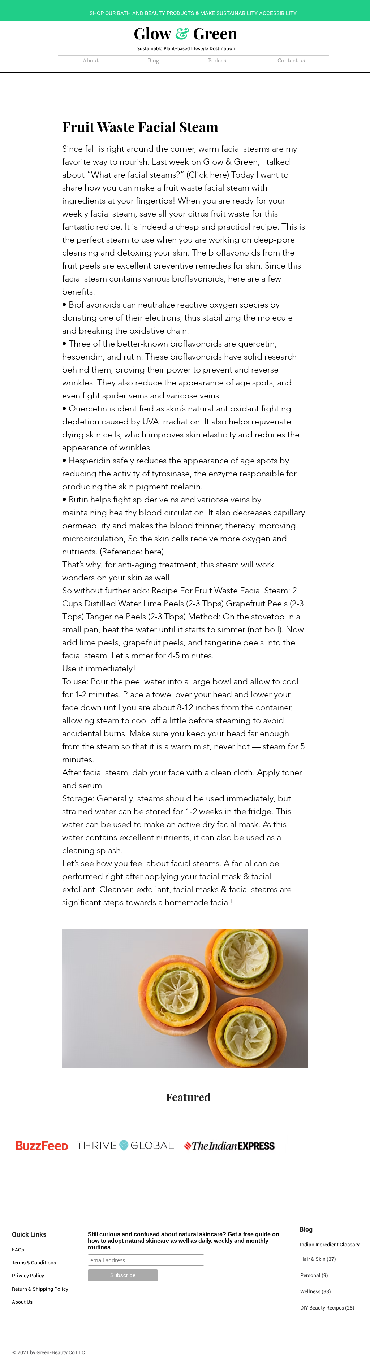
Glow (154, 32)
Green (213, 32)
